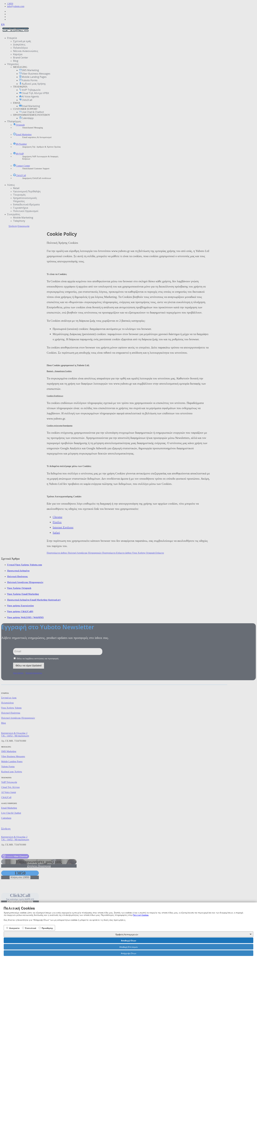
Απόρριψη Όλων (128, 953)
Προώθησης (47, 928)
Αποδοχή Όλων (128, 940)
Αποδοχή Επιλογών (128, 947)
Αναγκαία (14, 928)
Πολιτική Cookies (141, 915)
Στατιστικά (30, 928)
